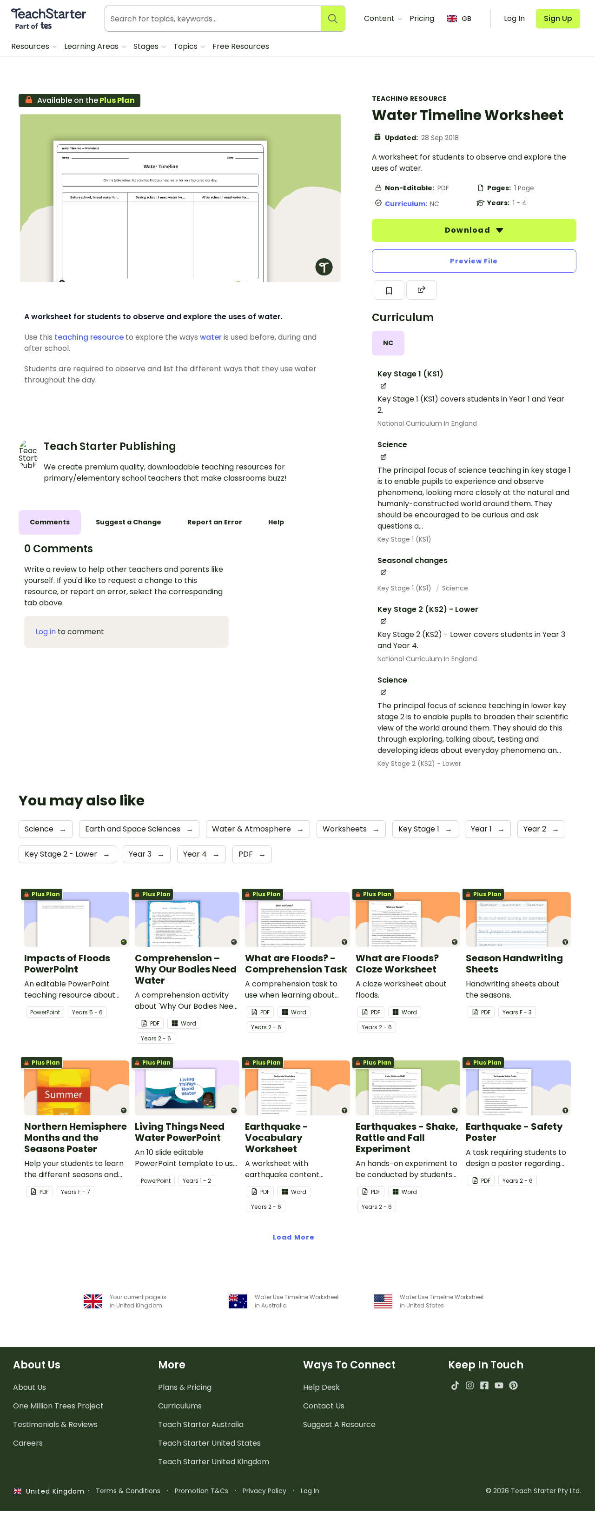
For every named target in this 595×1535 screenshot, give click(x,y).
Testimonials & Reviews (55, 1424)
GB (466, 18)
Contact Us (323, 1406)
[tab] (388, 343)
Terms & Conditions (128, 1490)
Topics (186, 46)
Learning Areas (92, 46)
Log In (310, 1490)
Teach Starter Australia (201, 1424)
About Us (29, 1387)
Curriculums (180, 1406)
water (211, 337)
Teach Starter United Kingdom (213, 1461)
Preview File (474, 261)
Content (380, 18)
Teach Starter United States (209, 1443)
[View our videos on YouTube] (499, 1385)
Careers (28, 1443)
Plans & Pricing (185, 1387)
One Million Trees (58, 1406)
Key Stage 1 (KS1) (404, 539)
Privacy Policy (264, 1490)
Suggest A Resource (339, 1424)
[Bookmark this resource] (389, 290)
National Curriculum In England (427, 423)
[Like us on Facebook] (484, 1385)
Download (468, 230)
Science (455, 588)
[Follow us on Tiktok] (455, 1385)
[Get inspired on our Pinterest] (513, 1385)
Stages (146, 46)
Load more (294, 1237)
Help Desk (321, 1387)
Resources (31, 46)
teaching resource (89, 337)
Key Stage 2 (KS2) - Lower (419, 763)
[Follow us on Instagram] (470, 1385)
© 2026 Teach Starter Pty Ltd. (533, 1490)
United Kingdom (53, 1491)
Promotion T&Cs (201, 1490)
